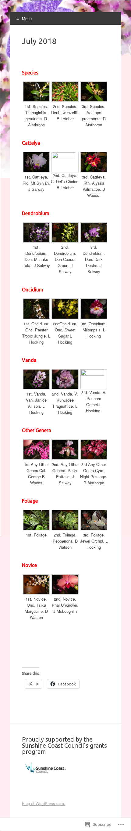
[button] (36, 104)
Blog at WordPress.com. (43, 803)
